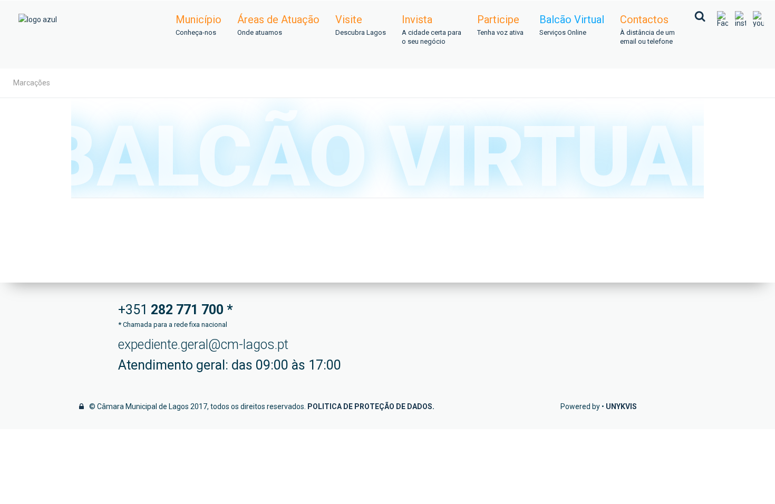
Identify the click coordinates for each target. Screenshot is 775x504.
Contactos (647, 29)
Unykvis (621, 406)
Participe (500, 25)
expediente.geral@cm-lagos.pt (203, 344)
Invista (431, 29)
